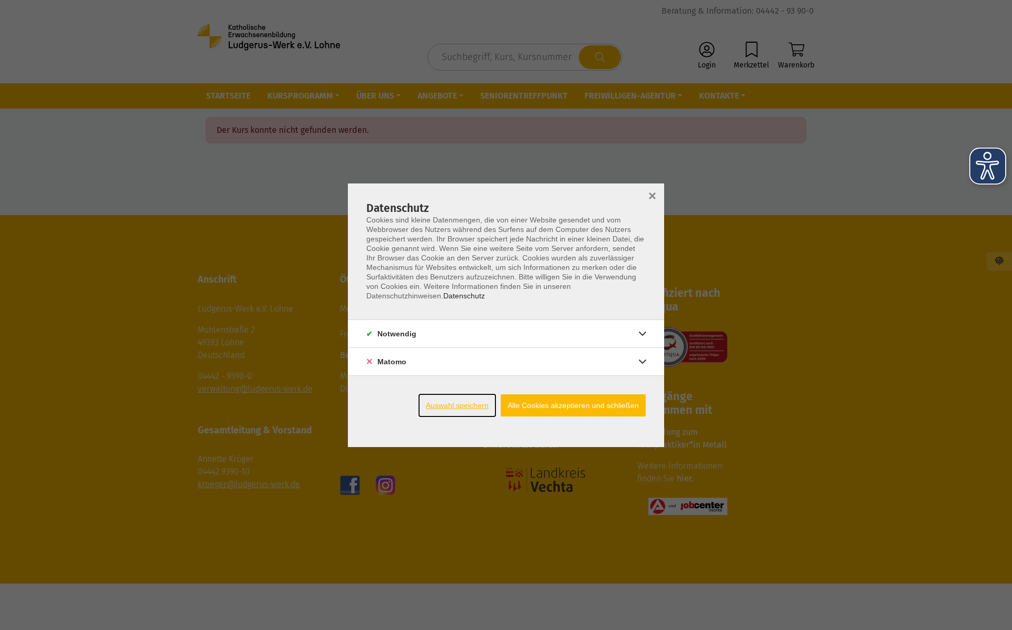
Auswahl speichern (457, 405)
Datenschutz (464, 296)
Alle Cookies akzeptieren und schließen (573, 405)
